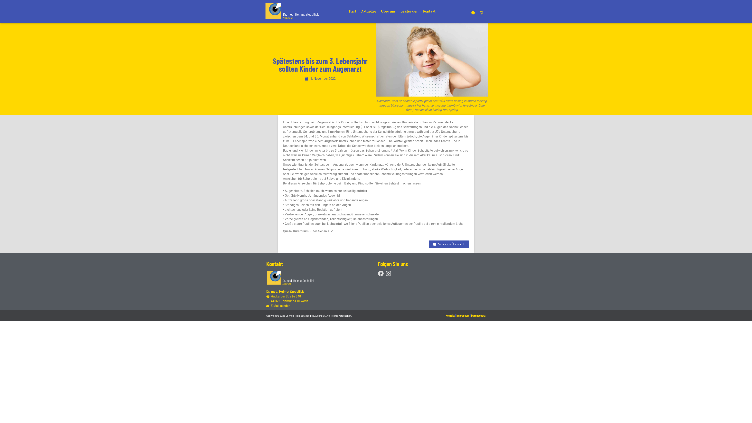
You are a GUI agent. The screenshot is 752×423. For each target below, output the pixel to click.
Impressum (462, 315)
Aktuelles (368, 11)
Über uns (388, 11)
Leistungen (409, 11)
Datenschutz (478, 315)
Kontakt (429, 11)
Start (352, 11)
